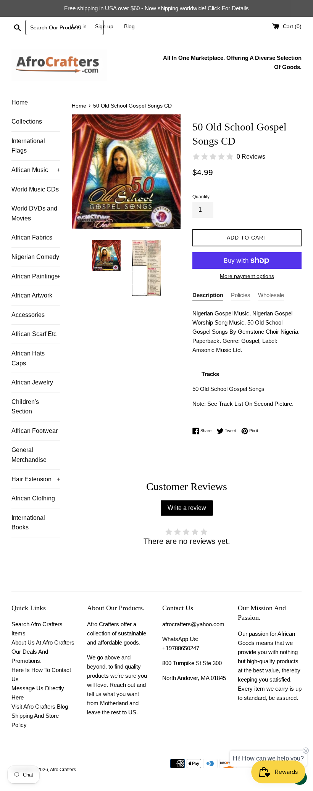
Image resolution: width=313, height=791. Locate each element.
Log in (79, 26)
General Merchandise (29, 455)
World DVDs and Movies (34, 213)
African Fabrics (31, 237)
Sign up (104, 26)
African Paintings (35, 276)
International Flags (28, 146)
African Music (35, 170)
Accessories (28, 315)
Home (19, 102)
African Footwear (34, 431)
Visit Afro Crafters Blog (39, 706)
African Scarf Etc (33, 334)
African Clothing (33, 498)
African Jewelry (32, 382)
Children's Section (25, 407)
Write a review (187, 508)
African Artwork (31, 295)
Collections (26, 121)
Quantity (201, 196)
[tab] (207, 296)
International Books (28, 522)
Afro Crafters (63, 769)
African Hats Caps (28, 358)
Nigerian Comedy (35, 257)
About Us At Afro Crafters (42, 642)
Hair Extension (35, 479)
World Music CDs (35, 189)
